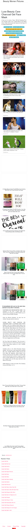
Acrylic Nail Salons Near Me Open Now (10, 489)
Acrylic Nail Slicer (5, 476)
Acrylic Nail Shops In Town (7, 500)
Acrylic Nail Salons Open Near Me (9, 487)
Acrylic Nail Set (5, 461)
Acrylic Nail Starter (6, 482)
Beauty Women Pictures (13, 1)
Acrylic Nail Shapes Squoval (8, 505)
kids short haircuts (8, 27)
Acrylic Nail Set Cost (6, 464)
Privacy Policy (16, 526)
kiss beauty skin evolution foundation (14, 33)
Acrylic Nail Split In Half (6, 510)
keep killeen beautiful (14, 37)
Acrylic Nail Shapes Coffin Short (8, 492)
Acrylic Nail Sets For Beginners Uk (9, 494)
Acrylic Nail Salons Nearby (7, 479)
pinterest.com (9, 455)
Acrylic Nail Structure (6, 484)
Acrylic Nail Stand (5, 469)
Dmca (4, 526)
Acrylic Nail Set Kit (5, 466)
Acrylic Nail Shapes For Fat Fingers (9, 507)
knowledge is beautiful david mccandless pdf (14, 31)
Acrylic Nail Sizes (5, 474)
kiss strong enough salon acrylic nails (14, 29)
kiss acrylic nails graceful (18, 27)
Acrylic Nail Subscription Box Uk (8, 502)
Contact (9, 526)
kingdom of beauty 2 (21, 35)
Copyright (23, 526)
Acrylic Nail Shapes (6, 497)
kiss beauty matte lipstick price (9, 35)
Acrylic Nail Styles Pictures (7, 471)
